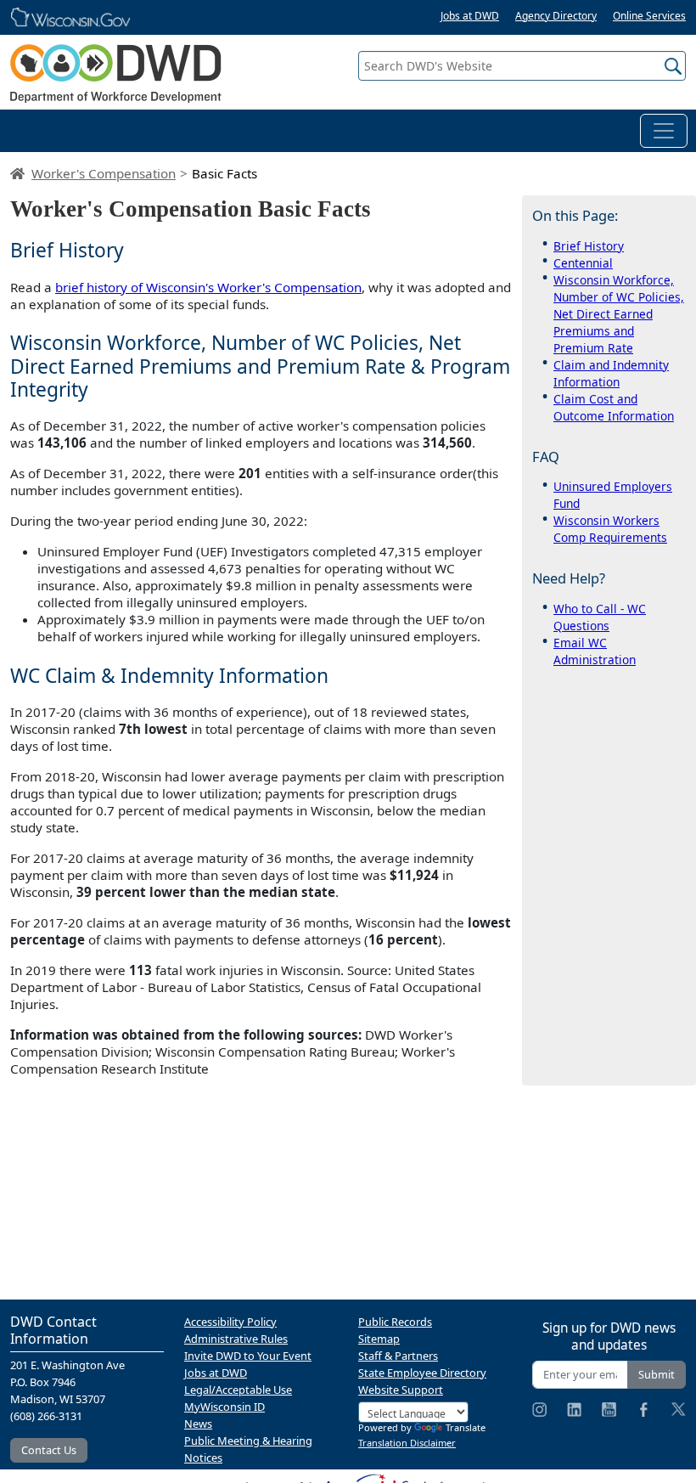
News (198, 1423)
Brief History (588, 246)
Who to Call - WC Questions (599, 617)
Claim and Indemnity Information (611, 373)
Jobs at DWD (470, 15)
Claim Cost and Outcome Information (613, 407)
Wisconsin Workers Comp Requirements (610, 528)
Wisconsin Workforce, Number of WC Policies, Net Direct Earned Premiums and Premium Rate (618, 314)
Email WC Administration (594, 651)
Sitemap (379, 1338)
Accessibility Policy (230, 1321)
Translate (466, 1427)
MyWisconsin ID (224, 1406)
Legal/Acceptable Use (238, 1389)
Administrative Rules (236, 1338)
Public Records (395, 1321)
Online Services (649, 15)
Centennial (583, 263)
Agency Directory (556, 15)
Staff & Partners (398, 1355)
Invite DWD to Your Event (248, 1355)
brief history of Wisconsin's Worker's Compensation (208, 287)
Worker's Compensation (103, 173)
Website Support (400, 1389)
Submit (656, 1374)
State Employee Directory (422, 1372)
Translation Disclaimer (407, 1442)
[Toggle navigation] (664, 131)
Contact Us (48, 1450)
